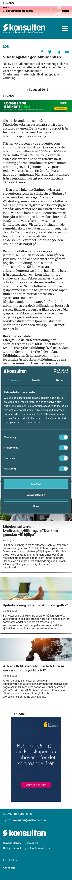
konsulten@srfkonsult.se (29, 820)
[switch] (63, 447)
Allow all (36, 483)
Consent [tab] (13, 380)
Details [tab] (36, 380)
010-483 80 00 (23, 814)
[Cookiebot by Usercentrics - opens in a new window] (53, 371)
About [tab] (59, 380)
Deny (36, 506)
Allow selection (36, 494)
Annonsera (9, 868)
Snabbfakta (10, 860)
